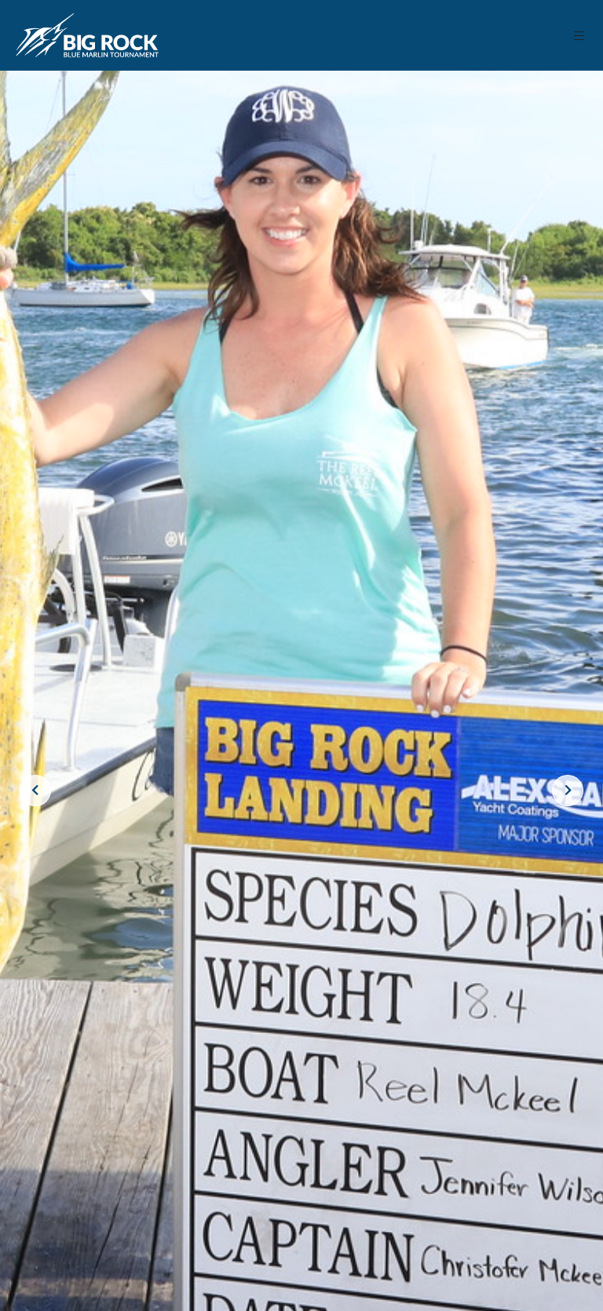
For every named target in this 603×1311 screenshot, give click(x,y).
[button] (580, 36)
